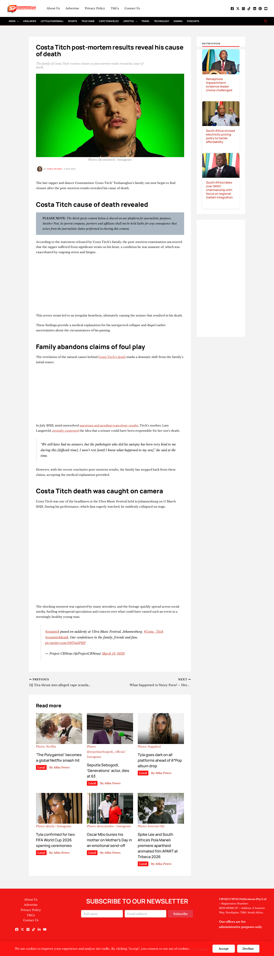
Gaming (178, 21)
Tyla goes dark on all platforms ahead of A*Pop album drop (160, 760)
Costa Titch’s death (112, 357)
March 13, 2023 (113, 653)
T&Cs (115, 8)
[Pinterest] (260, 8)
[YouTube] (265, 8)
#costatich (52, 631)
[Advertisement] (110, 285)
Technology (161, 21)
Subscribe (180, 914)
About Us (53, 8)
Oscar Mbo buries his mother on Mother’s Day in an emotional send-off (109, 840)
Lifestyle (128, 21)
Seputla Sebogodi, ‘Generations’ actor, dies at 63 (108, 770)
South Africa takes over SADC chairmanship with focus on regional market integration (219, 189)
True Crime (88, 21)
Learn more (198, 948)
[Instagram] (243, 8)
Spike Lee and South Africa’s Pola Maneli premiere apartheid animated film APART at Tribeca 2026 (158, 845)
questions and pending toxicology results (109, 425)
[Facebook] (232, 8)
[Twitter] (238, 8)
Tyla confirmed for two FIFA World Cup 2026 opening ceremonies (55, 840)
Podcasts (193, 21)
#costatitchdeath (56, 637)
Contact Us (132, 8)
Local (41, 767)
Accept (224, 948)
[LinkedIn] (254, 8)
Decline (248, 948)
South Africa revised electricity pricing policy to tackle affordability (220, 136)
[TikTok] (249, 8)
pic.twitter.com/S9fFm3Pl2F (65, 643)
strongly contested (65, 430)
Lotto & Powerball (52, 21)
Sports (72, 21)
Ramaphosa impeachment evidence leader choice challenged (219, 84)
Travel (145, 21)
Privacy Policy (95, 8)
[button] (17, 21)
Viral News (29, 21)
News (12, 21)
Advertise (72, 8)
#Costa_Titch (153, 631)
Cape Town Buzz (109, 21)
